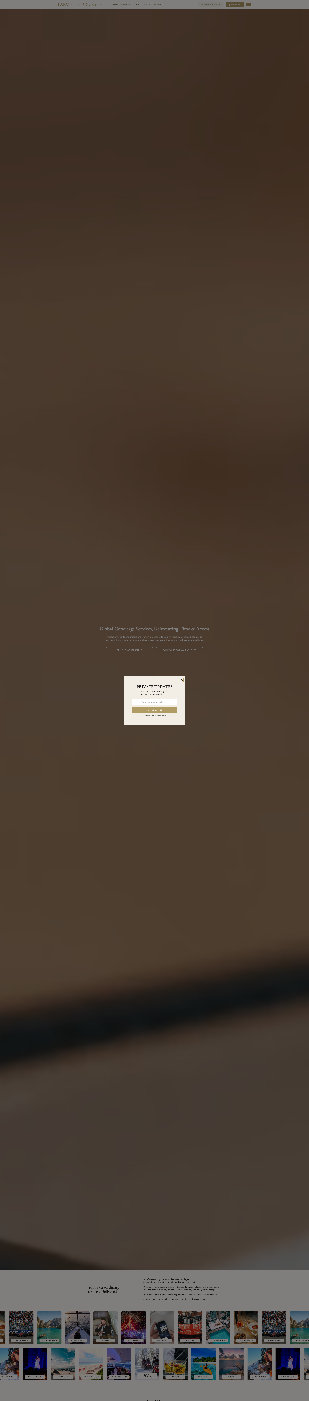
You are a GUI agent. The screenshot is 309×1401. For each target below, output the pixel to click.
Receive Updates (154, 709)
